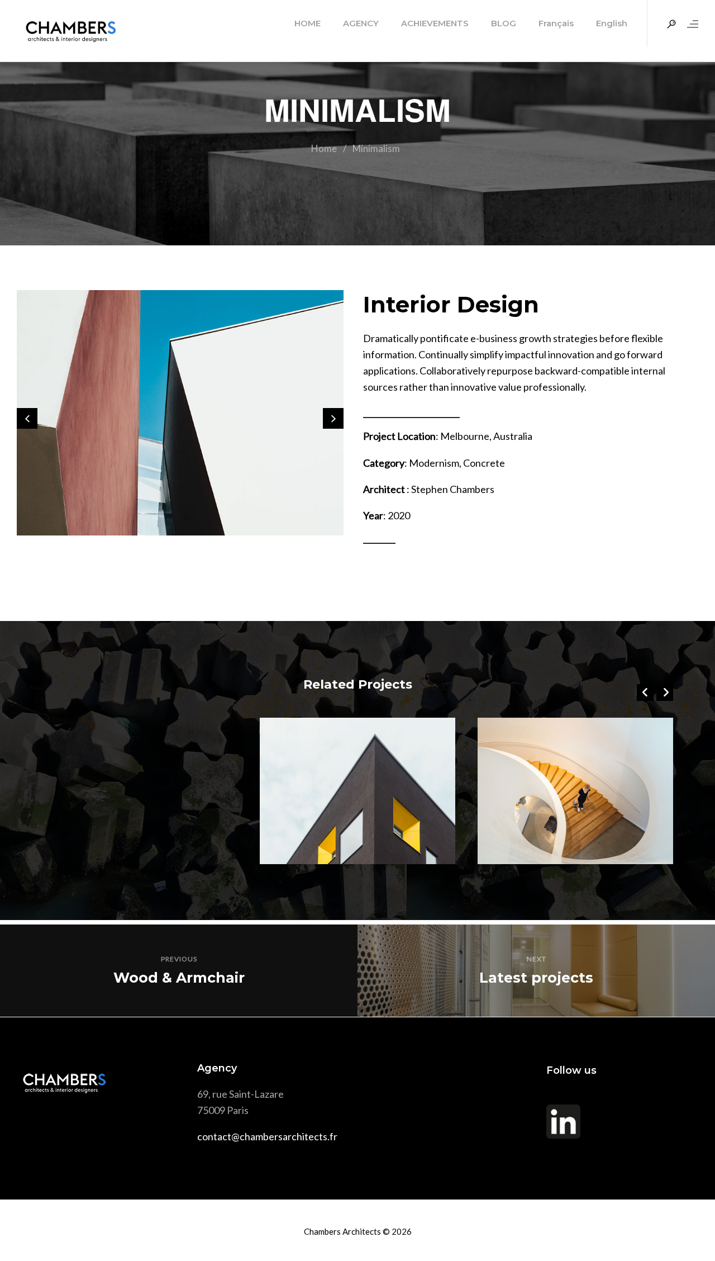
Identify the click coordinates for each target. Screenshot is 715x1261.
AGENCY (361, 23)
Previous (179, 959)
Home (324, 148)
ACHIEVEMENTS (435, 23)
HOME (307, 23)
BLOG (503, 23)
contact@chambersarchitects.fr (267, 1136)
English (611, 23)
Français (556, 23)
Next (536, 959)
